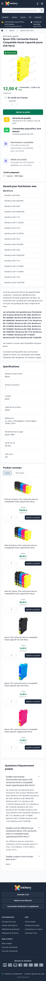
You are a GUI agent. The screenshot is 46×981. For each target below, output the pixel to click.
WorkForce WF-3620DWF (13, 201)
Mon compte (7, 943)
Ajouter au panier (29, 112)
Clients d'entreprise (9, 925)
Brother (5, 17)
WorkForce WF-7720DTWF (14, 282)
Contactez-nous (31, 933)
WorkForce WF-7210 (12, 228)
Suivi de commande (9, 947)
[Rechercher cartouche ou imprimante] (42, 10)
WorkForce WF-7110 (12, 217)
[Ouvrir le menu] (2, 3)
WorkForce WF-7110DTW (14, 222)
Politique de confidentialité (13, 974)
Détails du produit (18, 159)
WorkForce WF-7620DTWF (14, 255)
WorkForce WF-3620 (12, 195)
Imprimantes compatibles (21, 142)
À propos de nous (9, 921)
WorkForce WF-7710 (12, 261)
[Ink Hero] (11, 3)
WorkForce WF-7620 (12, 250)
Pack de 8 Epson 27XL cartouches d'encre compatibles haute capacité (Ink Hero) (20, 546)
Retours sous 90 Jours (23, 900)
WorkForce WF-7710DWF (13, 266)
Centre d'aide (30, 921)
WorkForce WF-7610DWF (13, 244)
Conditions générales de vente (34, 974)
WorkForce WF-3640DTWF (14, 212)
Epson (23, 17)
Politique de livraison (10, 933)
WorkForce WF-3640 (12, 206)
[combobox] (23, 10)
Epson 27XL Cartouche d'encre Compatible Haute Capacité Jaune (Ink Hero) (27, 30)
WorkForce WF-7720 (12, 277)
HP (30, 17)
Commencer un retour (33, 929)
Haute (7, 473)
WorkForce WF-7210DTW (14, 233)
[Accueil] (2, 30)
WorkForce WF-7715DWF (13, 271)
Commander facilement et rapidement (23, 906)
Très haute (20, 473)
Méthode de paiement (10, 929)
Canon (14, 17)
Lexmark (38, 17)
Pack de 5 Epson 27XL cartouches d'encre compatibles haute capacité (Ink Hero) (20, 592)
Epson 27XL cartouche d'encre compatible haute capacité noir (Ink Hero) (20, 638)
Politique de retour (32, 925)
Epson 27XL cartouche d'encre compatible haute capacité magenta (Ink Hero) (20, 730)
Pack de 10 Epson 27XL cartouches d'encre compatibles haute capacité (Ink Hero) (21, 500)
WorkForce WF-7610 (12, 239)
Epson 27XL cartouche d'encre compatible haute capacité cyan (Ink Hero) (20, 684)
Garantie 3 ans (23, 894)
